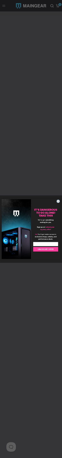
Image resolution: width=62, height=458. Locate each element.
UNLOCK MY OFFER (46, 249)
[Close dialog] (58, 201)
